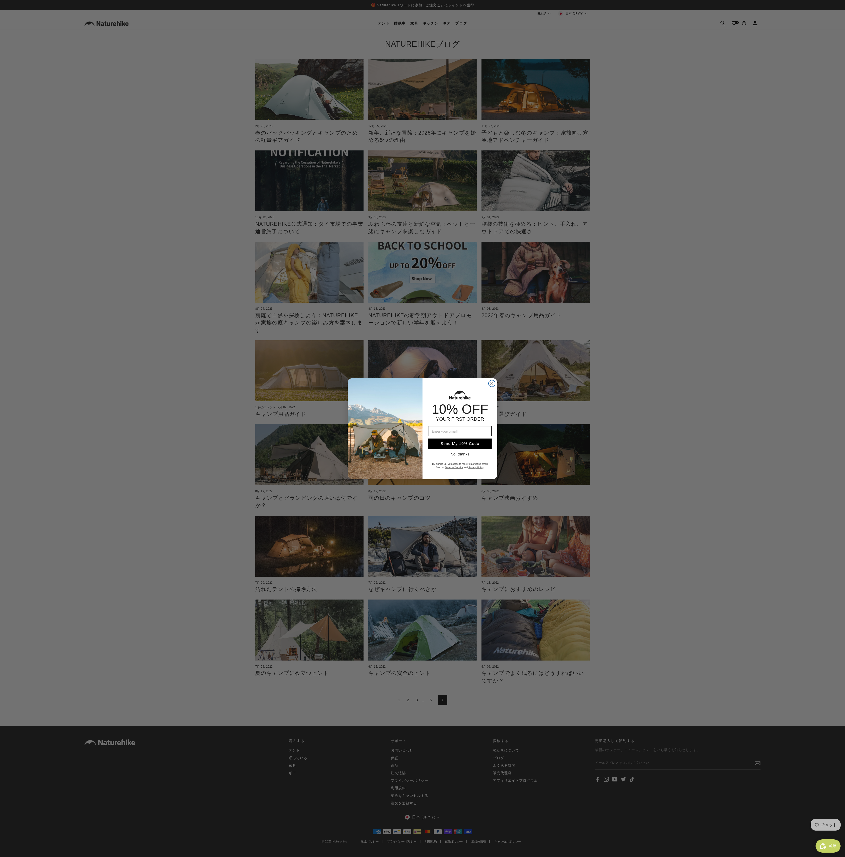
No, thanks (459, 454)
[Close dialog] (492, 383)
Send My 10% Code (460, 443)
